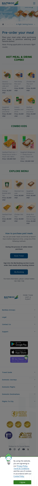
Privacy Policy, (22, 466)
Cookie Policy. (19, 476)
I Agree (22, 482)
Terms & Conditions (21, 468)
